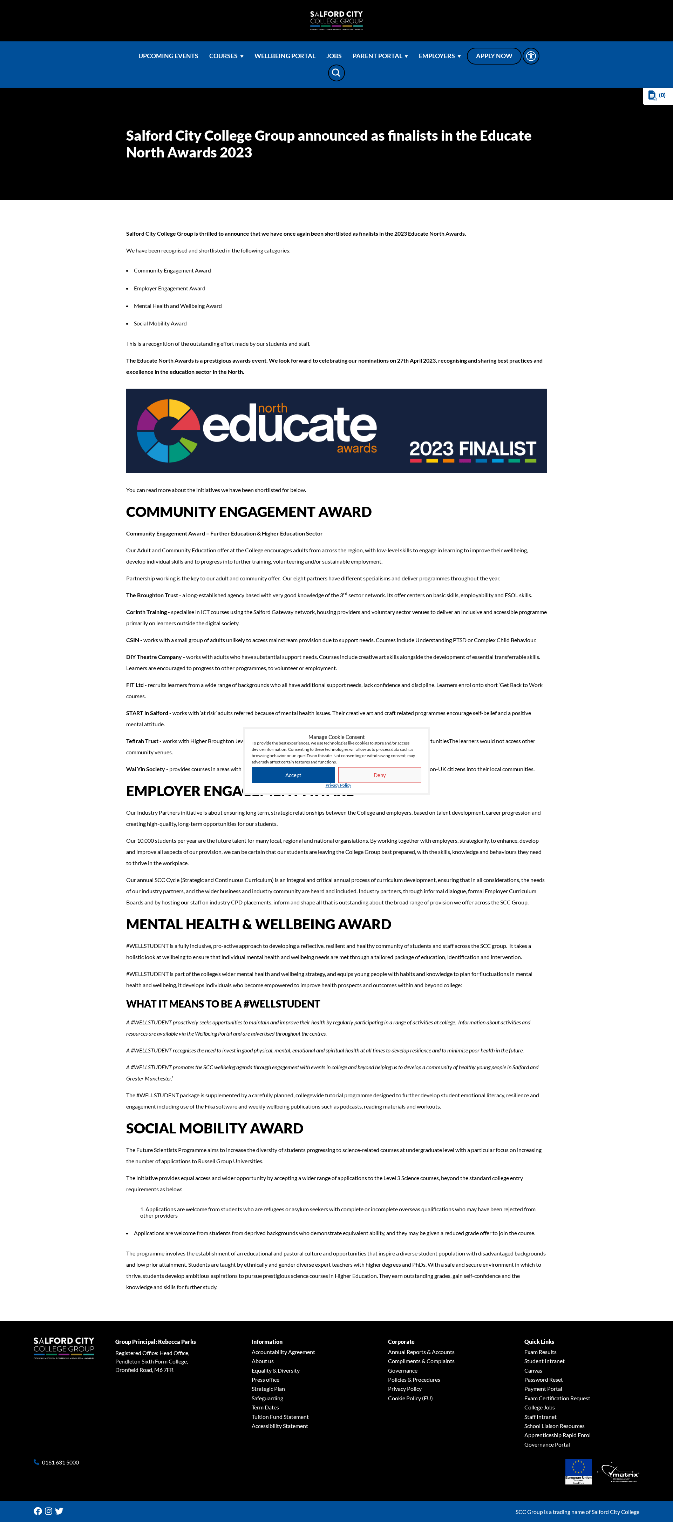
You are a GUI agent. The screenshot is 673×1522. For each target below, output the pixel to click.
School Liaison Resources (554, 1425)
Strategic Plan (268, 1388)
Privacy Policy (338, 785)
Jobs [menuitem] (334, 56)
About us (263, 1361)
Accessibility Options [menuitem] (531, 56)
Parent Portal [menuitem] (377, 56)
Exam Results (540, 1351)
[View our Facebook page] (39, 1511)
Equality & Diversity (276, 1370)
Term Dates (265, 1407)
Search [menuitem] (336, 73)
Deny (380, 775)
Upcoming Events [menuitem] (168, 56)
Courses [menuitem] (223, 56)
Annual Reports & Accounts (421, 1351)
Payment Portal (543, 1388)
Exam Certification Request (557, 1398)
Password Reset (543, 1379)
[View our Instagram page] (50, 1511)
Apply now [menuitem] (494, 56)
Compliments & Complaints (421, 1361)
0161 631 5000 (60, 1462)
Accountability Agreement (283, 1351)
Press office (265, 1379)
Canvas (533, 1370)
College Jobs (539, 1407)
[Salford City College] (336, 20)
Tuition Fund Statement (280, 1416)
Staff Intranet (540, 1416)
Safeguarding (267, 1398)
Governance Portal (547, 1444)
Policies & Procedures (414, 1379)
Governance (402, 1370)
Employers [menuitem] (437, 56)
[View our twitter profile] (60, 1511)
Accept (293, 775)
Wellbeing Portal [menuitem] (284, 56)
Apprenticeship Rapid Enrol (557, 1435)
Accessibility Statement (280, 1425)
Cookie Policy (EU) (410, 1398)
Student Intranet (544, 1361)
